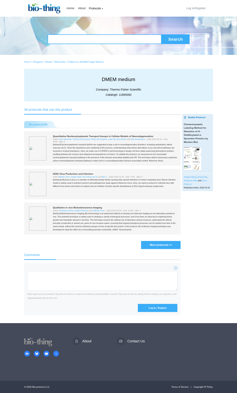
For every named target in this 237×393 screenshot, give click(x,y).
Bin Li (104, 177)
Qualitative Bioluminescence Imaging (77, 207)
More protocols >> (161, 245)
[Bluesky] (37, 354)
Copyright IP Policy (203, 387)
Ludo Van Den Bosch (117, 139)
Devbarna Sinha (66, 210)
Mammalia (60, 62)
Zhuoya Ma (202, 177)
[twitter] (56, 354)
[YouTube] (46, 354)
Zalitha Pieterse (81, 210)
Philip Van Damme (99, 139)
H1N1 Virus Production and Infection (73, 174)
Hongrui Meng (190, 177)
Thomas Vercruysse (81, 139)
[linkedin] (27, 354)
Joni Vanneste (65, 139)
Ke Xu (95, 177)
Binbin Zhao (64, 177)
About (82, 8)
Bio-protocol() (38, 124)
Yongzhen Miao (191, 180)
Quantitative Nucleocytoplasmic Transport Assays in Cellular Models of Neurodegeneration (103, 136)
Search (175, 39)
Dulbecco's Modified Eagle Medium (86, 62)
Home (70, 8)
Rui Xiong (87, 177)
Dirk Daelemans (138, 139)
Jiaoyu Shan (76, 177)
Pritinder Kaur (98, 210)
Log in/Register (196, 8)
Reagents (38, 62)
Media (49, 62)
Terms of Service (179, 387)
